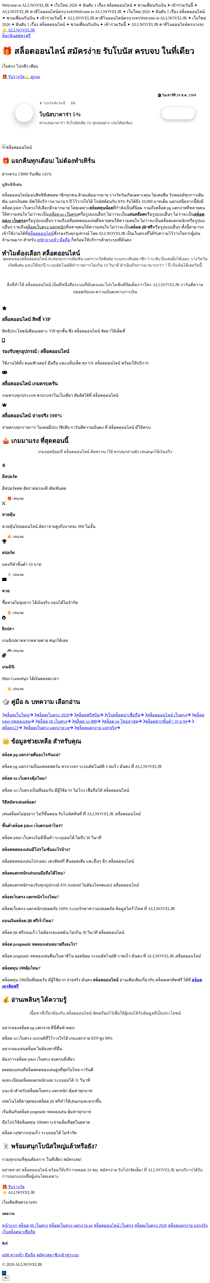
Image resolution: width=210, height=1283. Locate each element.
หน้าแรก (9, 1225)
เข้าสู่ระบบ (69, 1255)
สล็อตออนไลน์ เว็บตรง (113, 1225)
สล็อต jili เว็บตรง (33, 1225)
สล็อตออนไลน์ (41, 233)
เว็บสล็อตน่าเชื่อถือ (18, 1232)
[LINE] (4, 1273)
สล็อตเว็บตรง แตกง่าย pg (71, 1225)
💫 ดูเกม (32, 77)
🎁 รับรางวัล (13, 77)
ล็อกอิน (8, 36)
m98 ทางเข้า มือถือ (53, 240)
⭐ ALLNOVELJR (18, 30)
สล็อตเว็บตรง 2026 (150, 1225)
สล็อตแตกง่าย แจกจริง (188, 1225)
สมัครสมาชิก (48, 1255)
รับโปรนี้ (181, 113)
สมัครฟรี (23, 36)
